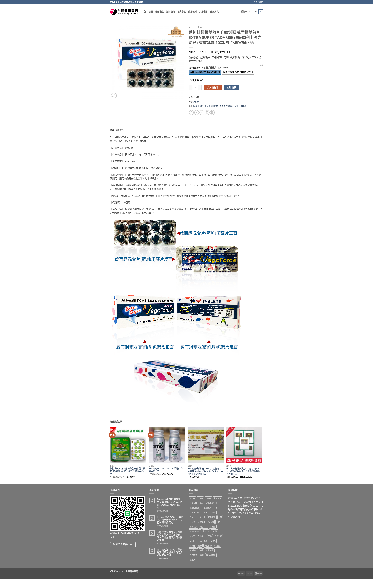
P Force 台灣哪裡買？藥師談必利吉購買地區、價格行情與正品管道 (170, 519)
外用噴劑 (192, 11)
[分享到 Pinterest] (207, 112)
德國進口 (203, 527)
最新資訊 (214, 11)
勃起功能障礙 (212, 503)
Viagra (208, 498)
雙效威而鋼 (211, 555)
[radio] (205, 72)
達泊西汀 (193, 555)
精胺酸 (217, 545)
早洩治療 (230, 106)
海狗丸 (213, 541)
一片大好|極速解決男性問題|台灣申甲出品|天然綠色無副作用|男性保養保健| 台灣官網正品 (244, 471)
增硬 (220, 517)
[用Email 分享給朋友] (201, 112)
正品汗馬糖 (202, 541)
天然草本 (201, 522)
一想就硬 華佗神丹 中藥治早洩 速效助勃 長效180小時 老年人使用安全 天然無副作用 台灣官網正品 (205, 471)
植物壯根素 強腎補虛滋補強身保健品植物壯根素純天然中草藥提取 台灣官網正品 (127, 471)
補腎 (202, 550)
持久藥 (192, 536)
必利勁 (213, 527)
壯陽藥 (199, 27)
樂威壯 (192, 541)
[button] (258, 2)
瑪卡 (200, 545)
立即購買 (231, 87)
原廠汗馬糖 (194, 512)
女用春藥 (203, 11)
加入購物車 (213, 87)
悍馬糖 (206, 531)
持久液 (222, 106)
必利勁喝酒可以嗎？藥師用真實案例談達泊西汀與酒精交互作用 (170, 552)
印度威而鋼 (206, 508)
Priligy (200, 498)
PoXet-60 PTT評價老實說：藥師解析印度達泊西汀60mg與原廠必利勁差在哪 (170, 503)
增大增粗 (181, 11)
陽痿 (202, 555)
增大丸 (192, 517)
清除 (261, 65)
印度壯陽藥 (194, 508)
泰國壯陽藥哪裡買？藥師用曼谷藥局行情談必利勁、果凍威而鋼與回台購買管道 (170, 536)
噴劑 (214, 512)
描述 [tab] (112, 130)
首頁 (151, 11)
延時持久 (215, 106)
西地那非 (210, 550)
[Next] (262, 455)
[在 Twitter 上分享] (196, 112)
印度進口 (217, 508)
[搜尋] (145, 12)
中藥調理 (217, 498)
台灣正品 (205, 512)
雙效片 (244, 106)
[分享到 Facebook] (191, 112)
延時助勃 (170, 11)
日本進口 (201, 536)
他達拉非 (193, 503)
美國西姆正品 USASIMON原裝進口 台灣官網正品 (166, 469)
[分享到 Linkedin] (212, 112)
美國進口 (193, 550)
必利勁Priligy (195, 531)
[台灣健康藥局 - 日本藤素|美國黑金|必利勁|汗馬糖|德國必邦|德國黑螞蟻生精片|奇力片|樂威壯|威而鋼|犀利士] (124, 12)
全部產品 (159, 11)
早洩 (210, 536)
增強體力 (212, 517)
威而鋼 (207, 106)
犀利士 (237, 106)
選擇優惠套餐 (194, 68)
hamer (192, 498)
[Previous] (110, 455)
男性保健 (208, 545)
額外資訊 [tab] (120, 130)
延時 (218, 522)
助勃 (195, 106)
